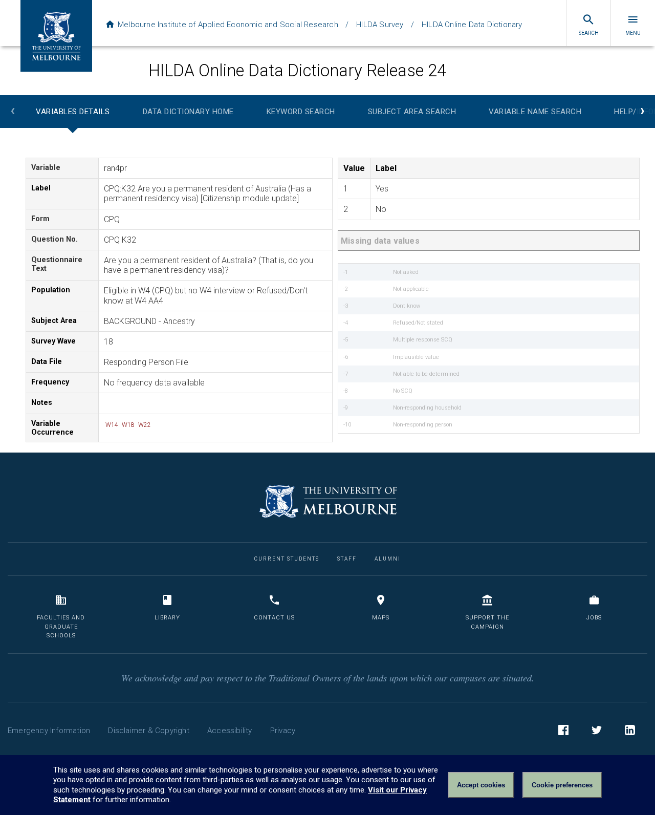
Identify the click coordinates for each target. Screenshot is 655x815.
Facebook (563, 730)
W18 (127, 424)
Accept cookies (481, 785)
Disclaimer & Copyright (148, 730)
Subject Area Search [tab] (412, 111)
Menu (633, 33)
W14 (111, 424)
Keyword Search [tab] (301, 111)
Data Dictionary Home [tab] (188, 111)
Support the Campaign (487, 622)
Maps (380, 617)
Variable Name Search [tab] (535, 111)
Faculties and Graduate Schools (61, 626)
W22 (144, 424)
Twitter (596, 730)
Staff (347, 559)
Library (167, 617)
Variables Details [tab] (73, 111)
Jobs (594, 617)
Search (589, 33)
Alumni (388, 559)
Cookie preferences (562, 785)
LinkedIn (630, 730)
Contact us (274, 617)
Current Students (286, 559)
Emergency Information (49, 730)
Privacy (282, 730)
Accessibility (229, 730)
